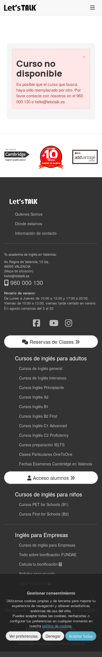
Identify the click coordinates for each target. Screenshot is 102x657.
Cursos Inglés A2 (33, 397)
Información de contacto (36, 233)
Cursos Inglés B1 (33, 406)
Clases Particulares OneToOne (45, 454)
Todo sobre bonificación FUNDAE (47, 554)
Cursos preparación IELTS (41, 444)
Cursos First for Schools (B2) (44, 514)
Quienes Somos (28, 214)
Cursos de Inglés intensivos (42, 378)
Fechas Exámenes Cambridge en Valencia (55, 463)
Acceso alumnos (51, 477)
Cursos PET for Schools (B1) (44, 504)
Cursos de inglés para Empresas (47, 545)
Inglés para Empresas (41, 535)
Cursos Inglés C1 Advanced (43, 425)
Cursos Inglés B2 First (38, 416)
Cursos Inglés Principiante (41, 387)
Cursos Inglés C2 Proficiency (44, 435)
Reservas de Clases (51, 341)
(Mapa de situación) (18, 271)
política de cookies (57, 625)
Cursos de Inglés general (40, 368)
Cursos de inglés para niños (48, 494)
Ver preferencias (23, 636)
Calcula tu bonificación (39, 564)
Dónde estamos (28, 223)
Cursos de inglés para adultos (51, 358)
